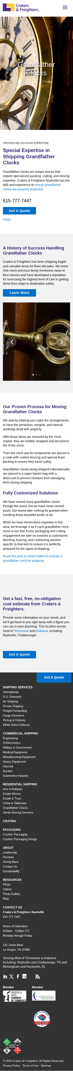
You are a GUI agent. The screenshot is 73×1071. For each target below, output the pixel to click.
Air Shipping (10, 701)
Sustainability (11, 871)
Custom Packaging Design (20, 839)
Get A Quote (19, 211)
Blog (6, 898)
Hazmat (8, 766)
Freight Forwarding (15, 710)
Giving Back (10, 861)
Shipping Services (18, 687)
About (8, 847)
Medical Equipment (15, 752)
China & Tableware (15, 803)
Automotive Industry (15, 775)
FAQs (7, 219)
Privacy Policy (11, 1065)
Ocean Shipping (13, 706)
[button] (65, 9)
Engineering (10, 738)
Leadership (10, 852)
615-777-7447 (17, 200)
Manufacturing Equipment (19, 757)
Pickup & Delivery (14, 720)
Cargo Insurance (13, 715)
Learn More (19, 293)
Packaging (12, 829)
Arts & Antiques (13, 789)
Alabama (41, 631)
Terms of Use (30, 1065)
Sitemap (46, 1065)
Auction (7, 771)
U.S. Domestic (12, 696)
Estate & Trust (12, 798)
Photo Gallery (11, 894)
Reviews (8, 857)
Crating (9, 821)
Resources (12, 879)
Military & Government (17, 747)
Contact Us (10, 866)
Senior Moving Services (18, 812)
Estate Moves (12, 793)
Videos (7, 889)
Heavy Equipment (14, 761)
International (10, 692)
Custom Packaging (15, 834)
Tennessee (21, 631)
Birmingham (11, 966)
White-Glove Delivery (16, 724)
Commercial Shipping (20, 733)
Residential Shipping (20, 784)
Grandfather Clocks (15, 807)
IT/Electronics (11, 742)
